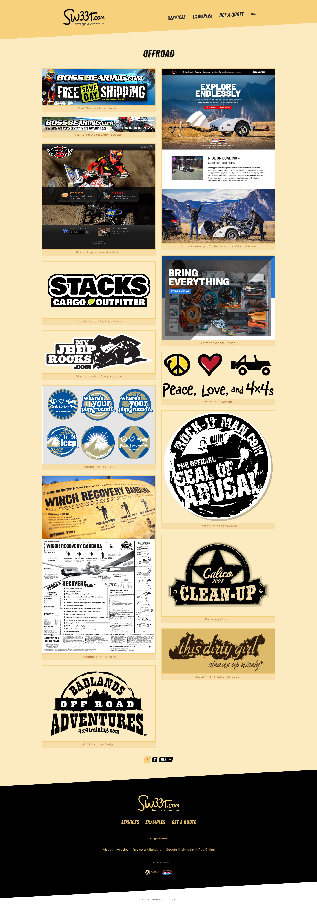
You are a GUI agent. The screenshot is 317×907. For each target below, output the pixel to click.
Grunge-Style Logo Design (218, 526)
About (107, 849)
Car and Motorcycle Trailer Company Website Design (218, 246)
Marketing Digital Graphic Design (99, 135)
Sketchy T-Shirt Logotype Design (218, 676)
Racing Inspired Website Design (98, 252)
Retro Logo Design (218, 619)
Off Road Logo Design (99, 744)
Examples (202, 16)
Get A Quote (231, 15)
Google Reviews (158, 838)
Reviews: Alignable (147, 849)
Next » (166, 759)
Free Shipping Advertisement (99, 108)
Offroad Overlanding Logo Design (99, 321)
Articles (122, 849)
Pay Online (206, 849)
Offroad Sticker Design (99, 467)
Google (171, 849)
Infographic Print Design (99, 657)
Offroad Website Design (218, 343)
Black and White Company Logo (99, 376)
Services (176, 17)
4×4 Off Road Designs (218, 402)
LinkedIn (187, 849)
